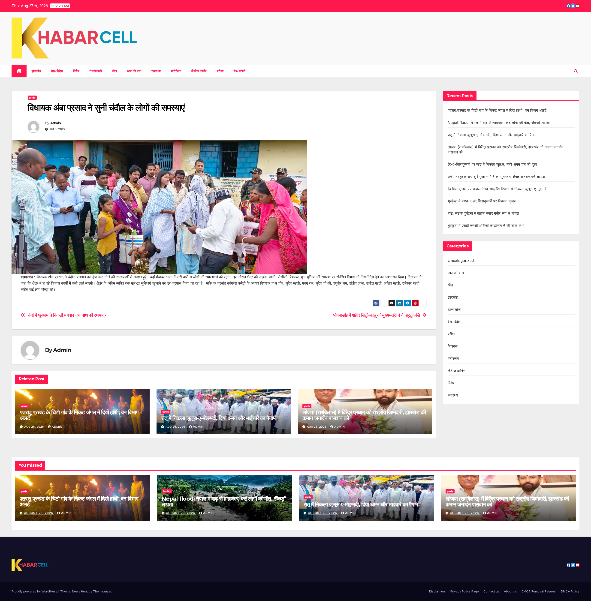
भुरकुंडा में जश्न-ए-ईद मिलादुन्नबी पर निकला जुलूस (482, 201)
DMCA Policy (570, 591)
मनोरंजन (176, 71)
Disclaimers (437, 591)
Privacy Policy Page (464, 591)
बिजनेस (453, 346)
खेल (114, 71)
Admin (55, 123)
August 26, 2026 (39, 513)
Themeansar (102, 591)
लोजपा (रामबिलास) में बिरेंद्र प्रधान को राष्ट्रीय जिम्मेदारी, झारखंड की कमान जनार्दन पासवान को (364, 415)
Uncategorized (461, 260)
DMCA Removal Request (539, 591)
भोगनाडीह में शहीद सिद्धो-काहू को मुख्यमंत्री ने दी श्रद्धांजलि (376, 315)
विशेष (76, 71)
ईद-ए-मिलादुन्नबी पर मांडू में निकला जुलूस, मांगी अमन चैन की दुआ (492, 164)
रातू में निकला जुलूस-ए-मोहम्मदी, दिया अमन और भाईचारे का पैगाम (218, 418)
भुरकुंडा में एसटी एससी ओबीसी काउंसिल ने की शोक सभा (486, 225)
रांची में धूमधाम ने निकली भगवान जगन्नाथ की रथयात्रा (67, 315)
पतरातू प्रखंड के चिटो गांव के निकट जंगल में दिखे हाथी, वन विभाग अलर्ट (79, 415)
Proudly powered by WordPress (35, 591)
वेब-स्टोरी (239, 71)
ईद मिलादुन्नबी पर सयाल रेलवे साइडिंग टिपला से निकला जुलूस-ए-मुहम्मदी (497, 188)
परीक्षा (220, 71)
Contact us (491, 591)
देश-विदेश (57, 71)
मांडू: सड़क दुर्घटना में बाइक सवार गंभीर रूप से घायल (483, 213)
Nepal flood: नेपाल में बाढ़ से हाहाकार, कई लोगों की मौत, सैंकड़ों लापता (499, 122)
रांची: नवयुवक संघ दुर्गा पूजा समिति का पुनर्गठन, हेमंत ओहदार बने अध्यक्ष (496, 176)
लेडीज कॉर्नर (199, 71)
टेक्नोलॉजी (96, 71)
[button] (576, 71)
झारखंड (36, 71)
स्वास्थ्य (156, 71)
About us (510, 591)
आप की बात (134, 71)
